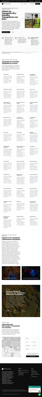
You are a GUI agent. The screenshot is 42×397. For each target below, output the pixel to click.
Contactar (37, 3)
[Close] (39, 387)
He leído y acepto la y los (33, 354)
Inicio (22, 3)
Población (34, 345)
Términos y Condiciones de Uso (32, 354)
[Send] (39, 391)
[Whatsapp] (39, 394)
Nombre (27, 338)
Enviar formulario (32, 356)
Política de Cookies (34, 371)
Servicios (25, 3)
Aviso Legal (33, 370)
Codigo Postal (28, 345)
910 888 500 (32, 3)
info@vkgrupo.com (21, 374)
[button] (11, 347)
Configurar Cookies (34, 376)
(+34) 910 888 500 (21, 373)
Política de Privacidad (35, 353)
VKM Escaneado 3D (7, 3)
